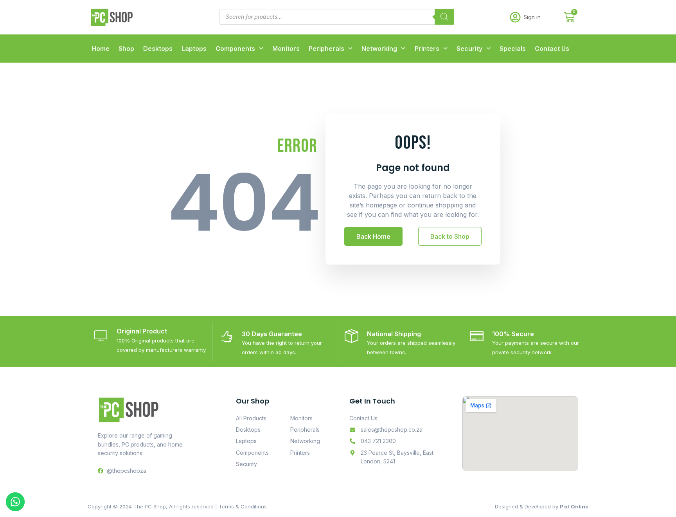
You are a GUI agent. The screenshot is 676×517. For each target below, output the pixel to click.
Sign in (532, 17)
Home (101, 48)
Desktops (158, 48)
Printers (427, 48)
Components (235, 48)
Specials (513, 48)
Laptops (194, 48)
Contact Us (552, 48)
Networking (379, 48)
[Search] (444, 17)
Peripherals (326, 48)
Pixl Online (574, 506)
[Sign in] (515, 17)
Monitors (286, 48)
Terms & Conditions (243, 506)
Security (469, 48)
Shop (126, 48)
